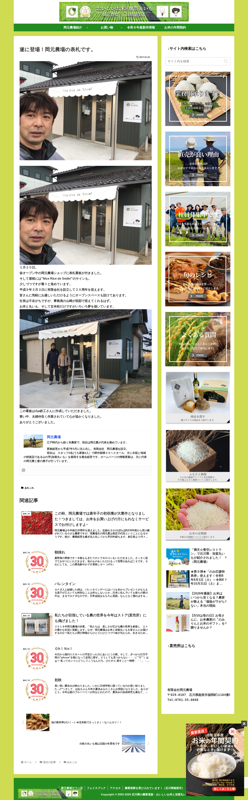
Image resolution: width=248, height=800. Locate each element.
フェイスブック (96, 788)
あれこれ (29, 488)
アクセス (115, 788)
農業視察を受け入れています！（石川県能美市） (154, 788)
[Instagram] (23, 471)
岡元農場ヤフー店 (72, 788)
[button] (226, 61)
